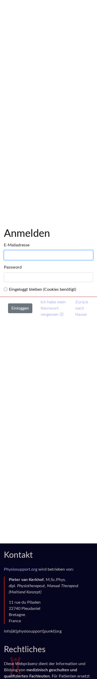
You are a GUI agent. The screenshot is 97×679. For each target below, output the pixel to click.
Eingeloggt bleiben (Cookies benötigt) (42, 289)
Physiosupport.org (20, 569)
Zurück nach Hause (81, 308)
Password (13, 267)
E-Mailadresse (16, 245)
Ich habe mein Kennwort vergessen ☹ (53, 308)
